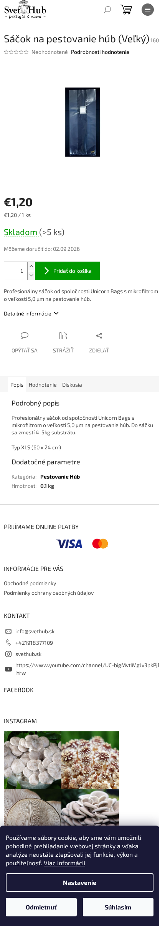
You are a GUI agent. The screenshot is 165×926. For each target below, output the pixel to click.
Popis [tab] (16, 384)
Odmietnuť (41, 907)
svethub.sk (28, 654)
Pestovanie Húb (60, 476)
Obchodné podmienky (30, 583)
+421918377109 (34, 642)
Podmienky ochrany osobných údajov (49, 592)
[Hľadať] (107, 9)
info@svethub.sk (34, 631)
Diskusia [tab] (72, 384)
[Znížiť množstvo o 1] (31, 275)
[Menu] (147, 9)
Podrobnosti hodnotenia (100, 51)
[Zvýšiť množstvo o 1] (31, 266)
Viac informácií (64, 862)
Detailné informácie (27, 313)
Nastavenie (79, 882)
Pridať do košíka (72, 270)
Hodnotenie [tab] (43, 384)
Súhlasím (118, 907)
